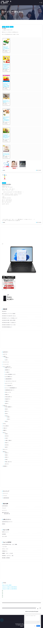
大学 (4, 423)
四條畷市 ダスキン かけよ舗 (7, 553)
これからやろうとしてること (10, 381)
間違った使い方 (7, 461)
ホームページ (4, 13)
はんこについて (7, 383)
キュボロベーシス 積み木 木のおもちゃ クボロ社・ (6, 101)
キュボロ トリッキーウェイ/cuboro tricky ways (6, 154)
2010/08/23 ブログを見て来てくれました (9, 315)
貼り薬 (6, 444)
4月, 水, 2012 (39, 222)
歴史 (8, 419)
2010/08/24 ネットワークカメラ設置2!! (8, 313)
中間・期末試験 (7, 406)
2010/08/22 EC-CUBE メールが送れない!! (9, 322)
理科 (6, 413)
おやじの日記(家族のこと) (9, 374)
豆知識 (6, 401)
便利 (6, 452)
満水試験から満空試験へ (6, 557)
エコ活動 (6, 372)
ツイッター (5, 364)
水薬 (6, 438)
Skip (35, 625)
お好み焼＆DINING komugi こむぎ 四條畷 (9, 544)
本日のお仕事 (7, 396)
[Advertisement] (21, 236)
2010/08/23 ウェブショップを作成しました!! (9, 318)
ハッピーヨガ (4, 546)
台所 (6, 359)
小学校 (4, 26)
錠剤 (6, 447)
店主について (7, 392)
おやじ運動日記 (7, 376)
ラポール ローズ (5, 548)
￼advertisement (6, 497)
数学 (6, 411)
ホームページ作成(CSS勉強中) (10, 387)
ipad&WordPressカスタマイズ (7, 521)
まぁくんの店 (4, 536)
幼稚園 (7, 26)
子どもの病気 (5, 425)
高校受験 (4, 466)
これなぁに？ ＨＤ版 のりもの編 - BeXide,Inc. (9, 586)
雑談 (6, 403)
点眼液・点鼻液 (7, 440)
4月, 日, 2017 (39, 170)
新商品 (6, 394)
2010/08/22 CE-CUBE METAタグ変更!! (8, 320)
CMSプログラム (8, 367)
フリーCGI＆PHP (8, 385)
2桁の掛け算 (4, 311)
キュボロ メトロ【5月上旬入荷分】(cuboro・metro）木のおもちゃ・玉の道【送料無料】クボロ (6, 85)
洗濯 (6, 459)
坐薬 (6, 433)
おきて (4, 354)
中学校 (4, 405)
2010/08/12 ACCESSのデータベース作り (9, 324)
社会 (6, 415)
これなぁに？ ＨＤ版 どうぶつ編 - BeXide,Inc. (9, 588)
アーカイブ (5, 495)
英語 (6, 421)
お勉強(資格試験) (8, 378)
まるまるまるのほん (6, 184)
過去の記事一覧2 (7, 513)
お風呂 (6, 357)
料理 (6, 457)
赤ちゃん (11, 26)
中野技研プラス (4, 551)
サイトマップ (5, 493)
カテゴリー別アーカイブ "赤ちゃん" (13, 13)
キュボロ (4, 28)
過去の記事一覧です (5, 512)
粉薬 (6, 442)
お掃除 (4, 356)
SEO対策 (6, 369)
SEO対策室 (4, 534)
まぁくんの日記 (5, 366)
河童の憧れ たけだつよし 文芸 (7, 555)
